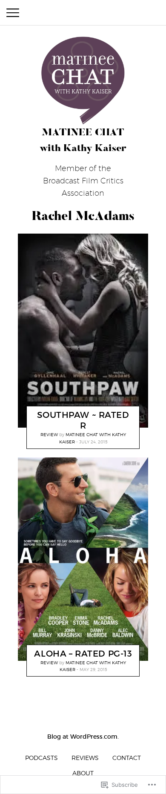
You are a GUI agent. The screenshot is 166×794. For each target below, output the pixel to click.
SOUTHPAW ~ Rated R (83, 420)
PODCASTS (41, 757)
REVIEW (49, 434)
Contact (126, 757)
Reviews (85, 757)
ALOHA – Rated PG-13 (83, 653)
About (83, 773)
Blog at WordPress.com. (83, 736)
